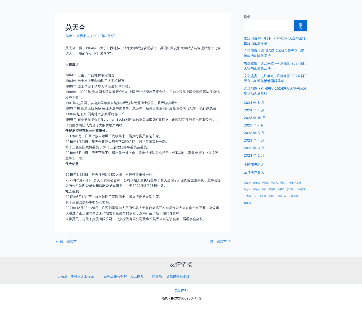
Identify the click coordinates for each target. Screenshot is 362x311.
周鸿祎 (283, 182)
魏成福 (247, 202)
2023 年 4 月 (254, 140)
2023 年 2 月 (254, 155)
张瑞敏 (256, 189)
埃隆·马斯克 (295, 182)
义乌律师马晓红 (178, 276)
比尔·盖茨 (300, 189)
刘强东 (265, 182)
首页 (294, 8)
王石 (255, 196)
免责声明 (181, 290)
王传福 (247, 196)
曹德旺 (272, 189)
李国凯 (290, 189)
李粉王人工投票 (82, 276)
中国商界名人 (314, 8)
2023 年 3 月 (254, 148)
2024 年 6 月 (254, 103)
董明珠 (263, 196)
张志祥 (247, 189)
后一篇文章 (220, 241)
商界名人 (18, 8)
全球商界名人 (341, 8)
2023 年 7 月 (254, 125)
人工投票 (137, 276)
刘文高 (274, 182)
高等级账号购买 (115, 276)
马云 (286, 196)
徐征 (264, 189)
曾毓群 (281, 189)
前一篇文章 (66, 241)
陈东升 (272, 196)
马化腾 (294, 196)
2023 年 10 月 (255, 118)
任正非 (247, 182)
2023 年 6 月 (254, 133)
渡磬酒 (157, 276)
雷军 (280, 196)
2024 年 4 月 (254, 110)
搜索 (247, 17)
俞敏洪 (256, 182)
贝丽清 (62, 276)
